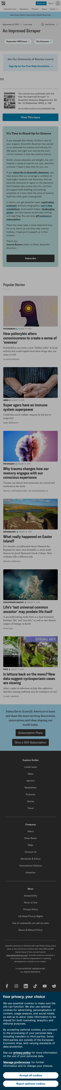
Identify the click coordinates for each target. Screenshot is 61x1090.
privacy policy (22, 1052)
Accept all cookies (30, 1075)
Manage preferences (16, 1062)
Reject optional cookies (30, 1083)
